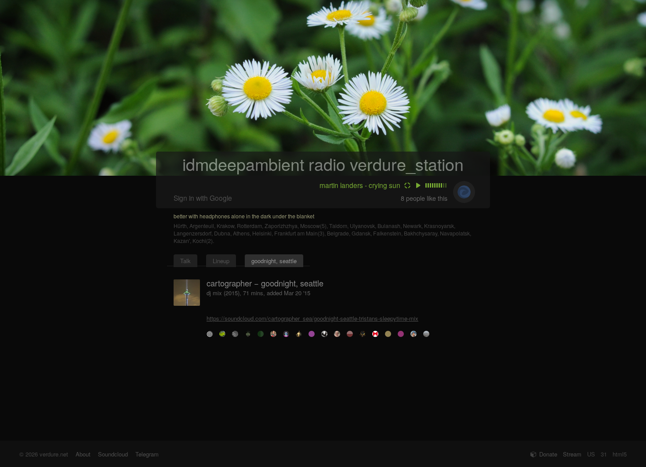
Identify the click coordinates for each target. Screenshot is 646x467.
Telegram (147, 454)
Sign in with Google (203, 198)
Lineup (221, 261)
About (83, 454)
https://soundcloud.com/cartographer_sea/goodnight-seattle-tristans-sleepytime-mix (312, 318)
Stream (572, 454)
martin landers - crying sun (359, 185)
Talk (185, 261)
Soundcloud (113, 454)
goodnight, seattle (274, 261)
